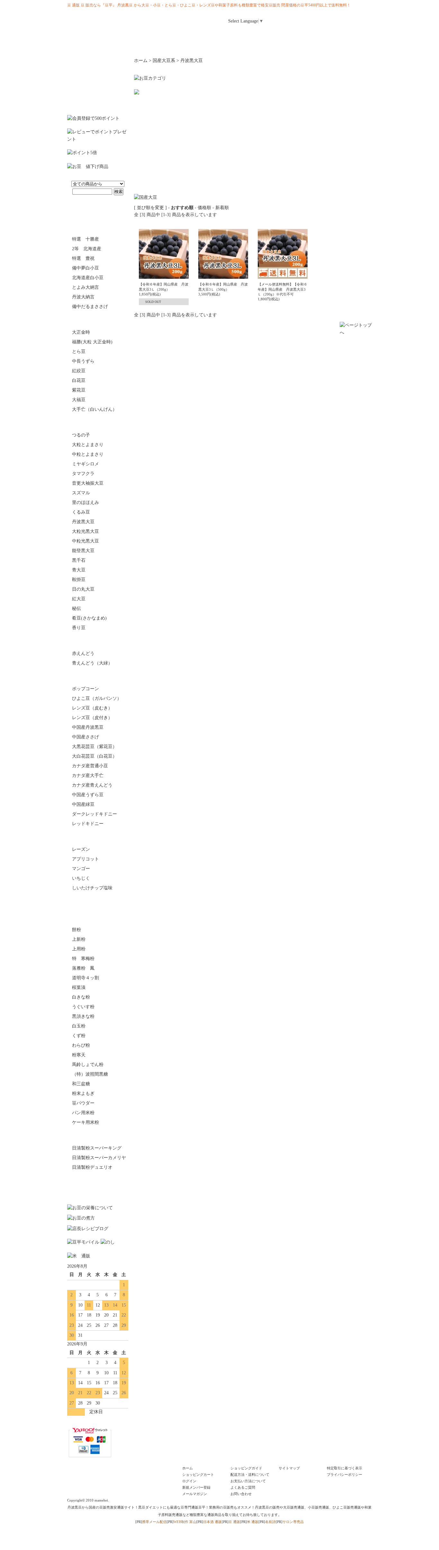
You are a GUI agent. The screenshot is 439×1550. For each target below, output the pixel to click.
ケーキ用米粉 (85, 1122)
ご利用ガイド (259, 35)
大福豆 (78, 399)
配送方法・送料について (249, 1474)
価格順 (204, 207)
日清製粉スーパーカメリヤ (99, 1157)
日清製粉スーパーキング (96, 1148)
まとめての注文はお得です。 (97, 83)
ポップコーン (85, 688)
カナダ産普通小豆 (90, 765)
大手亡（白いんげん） (94, 409)
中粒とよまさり (87, 454)
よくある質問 (291, 35)
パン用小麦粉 (97, 1135)
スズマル (81, 492)
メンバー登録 (328, 18)
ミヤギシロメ (85, 464)
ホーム (227, 35)
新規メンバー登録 (196, 1487)
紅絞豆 (78, 370)
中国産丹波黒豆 (87, 727)
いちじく (81, 878)
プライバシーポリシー (344, 1474)
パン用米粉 (83, 1112)
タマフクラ (83, 473)
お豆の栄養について (143, 45)
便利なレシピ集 (194, 45)
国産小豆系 (97, 226)
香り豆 (78, 627)
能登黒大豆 (83, 550)
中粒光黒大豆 (85, 541)
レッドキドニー (87, 823)
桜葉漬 (78, 987)
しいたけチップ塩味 (92, 887)
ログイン (299, 18)
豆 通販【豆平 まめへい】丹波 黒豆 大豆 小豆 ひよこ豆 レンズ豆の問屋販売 (107, 24)
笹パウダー (83, 1103)
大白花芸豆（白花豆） (94, 756)
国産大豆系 (97, 422)
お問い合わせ (356, 35)
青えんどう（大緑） (92, 663)
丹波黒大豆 (83, 521)
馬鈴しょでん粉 (87, 1064)
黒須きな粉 (83, 1016)
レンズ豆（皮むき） (92, 708)
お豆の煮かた (92, 45)
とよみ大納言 (85, 287)
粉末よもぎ (83, 1093)
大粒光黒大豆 (85, 531)
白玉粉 (78, 1026)
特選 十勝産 (85, 239)
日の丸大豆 (83, 589)
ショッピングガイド (246, 1468)
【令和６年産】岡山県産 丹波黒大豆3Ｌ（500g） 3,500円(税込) (223, 289)
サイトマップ (289, 1468)
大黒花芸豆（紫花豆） (94, 746)
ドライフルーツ (97, 837)
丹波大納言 (83, 297)
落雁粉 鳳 (83, 968)
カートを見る (357, 18)
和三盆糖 (81, 1083)
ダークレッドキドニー (94, 814)
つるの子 (81, 435)
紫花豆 (78, 390)
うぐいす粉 (83, 1006)
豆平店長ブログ (245, 45)
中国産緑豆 (83, 804)
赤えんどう (83, 653)
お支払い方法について (248, 1481)
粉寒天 (78, 1054)
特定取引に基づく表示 (344, 1468)
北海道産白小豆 (87, 277)
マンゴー (81, 868)
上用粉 (78, 949)
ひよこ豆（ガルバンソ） (96, 698)
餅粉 (76, 929)
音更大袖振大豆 (87, 483)
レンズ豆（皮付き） (92, 717)
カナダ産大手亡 (87, 775)
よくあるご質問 (242, 1487)
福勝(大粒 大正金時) (92, 341)
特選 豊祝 (83, 258)
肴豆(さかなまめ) (89, 618)
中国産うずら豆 (87, 794)
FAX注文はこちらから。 (97, 1185)
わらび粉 (81, 1045)
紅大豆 (78, 598)
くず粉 (78, 1035)
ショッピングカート (198, 1474)
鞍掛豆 (78, 579)
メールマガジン (324, 35)
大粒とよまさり (87, 444)
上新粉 (78, 939)
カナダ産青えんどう (92, 785)
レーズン (81, 849)
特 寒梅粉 (83, 958)
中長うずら (83, 361)
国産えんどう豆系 (97, 641)
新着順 (222, 207)
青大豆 (78, 570)
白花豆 (78, 380)
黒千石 (78, 560)
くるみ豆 (81, 512)
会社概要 (295, 45)
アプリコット (85, 859)
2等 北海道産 (86, 248)
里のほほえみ (85, 502)
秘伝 (76, 608)
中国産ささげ (85, 737)
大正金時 (81, 332)
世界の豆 (97, 676)
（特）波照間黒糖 (90, 1074)
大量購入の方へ (346, 45)
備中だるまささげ (90, 306)
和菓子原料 (97, 917)
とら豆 (78, 351)
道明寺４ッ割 (85, 977)
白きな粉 (81, 997)
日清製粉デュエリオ (92, 1167)
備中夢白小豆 (85, 268)
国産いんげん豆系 (97, 320)
